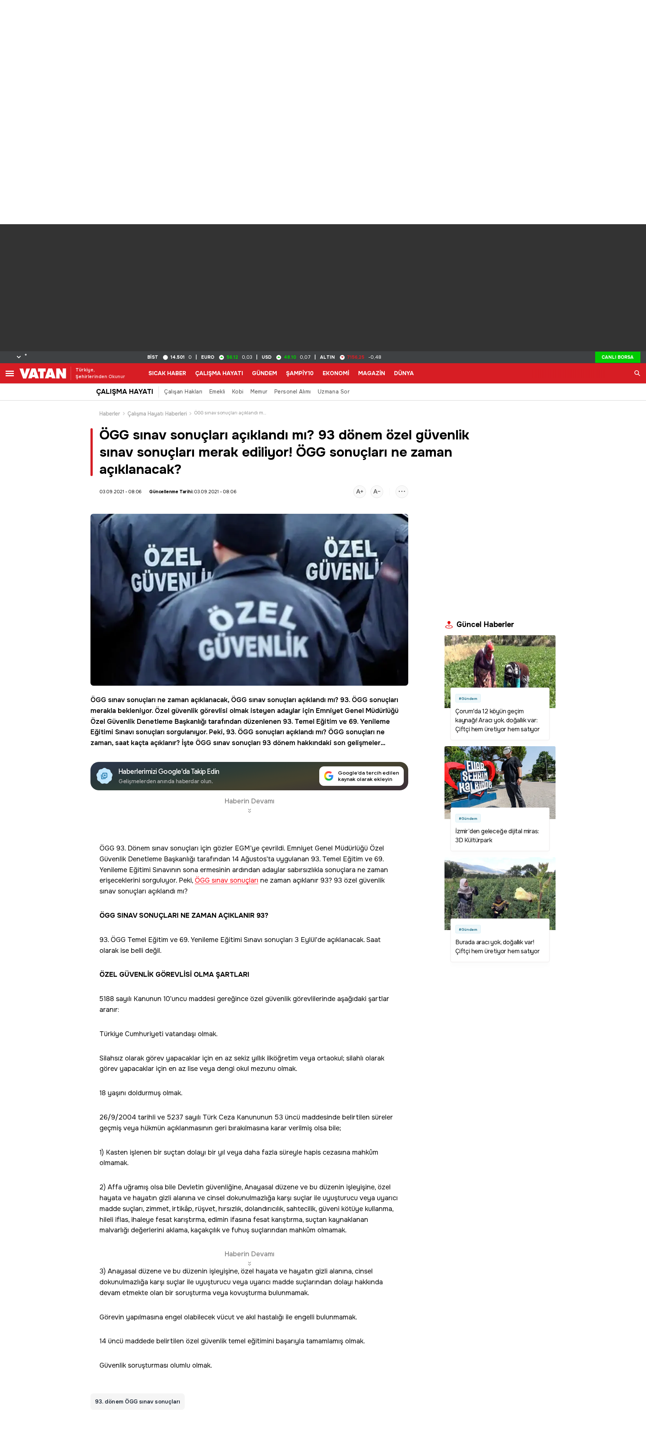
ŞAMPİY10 (300, 373)
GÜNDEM (264, 373)
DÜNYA (404, 373)
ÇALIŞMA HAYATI (219, 373)
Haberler (109, 413)
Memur (259, 391)
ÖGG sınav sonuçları (123, 700)
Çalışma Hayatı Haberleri (157, 413)
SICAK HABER (167, 373)
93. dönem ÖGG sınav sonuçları (137, 1401)
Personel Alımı (292, 391)
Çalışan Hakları (183, 391)
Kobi (238, 391)
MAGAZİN (371, 373)
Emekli (217, 391)
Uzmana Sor (334, 391)
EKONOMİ (336, 373)
